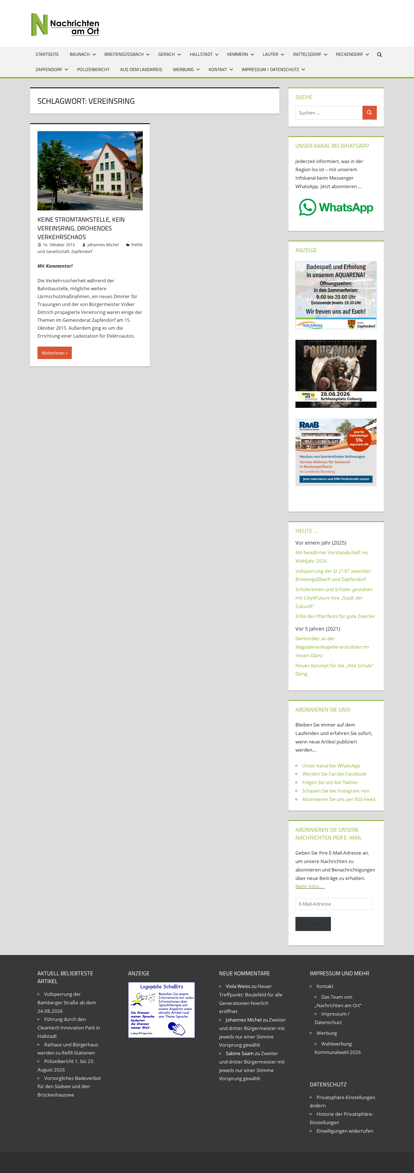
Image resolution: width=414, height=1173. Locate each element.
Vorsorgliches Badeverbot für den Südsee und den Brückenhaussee (69, 1086)
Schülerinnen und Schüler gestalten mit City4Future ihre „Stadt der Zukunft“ (334, 597)
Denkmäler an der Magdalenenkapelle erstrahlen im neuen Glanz (332, 647)
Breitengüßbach (124, 54)
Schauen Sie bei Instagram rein (336, 790)
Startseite (47, 54)
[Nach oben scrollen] (404, 1163)
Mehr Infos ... (310, 886)
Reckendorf (349, 54)
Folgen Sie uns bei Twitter (330, 782)
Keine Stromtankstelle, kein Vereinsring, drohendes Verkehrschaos (81, 228)
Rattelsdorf (307, 54)
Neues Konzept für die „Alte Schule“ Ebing (334, 669)
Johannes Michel (103, 244)
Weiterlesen (53, 353)
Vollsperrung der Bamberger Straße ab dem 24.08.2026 (66, 1002)
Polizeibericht (93, 69)
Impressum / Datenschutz (270, 69)
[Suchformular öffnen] (379, 54)
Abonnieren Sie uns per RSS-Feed (338, 799)
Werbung (183, 69)
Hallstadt (201, 54)
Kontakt (218, 69)
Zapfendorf (48, 69)
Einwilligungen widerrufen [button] (345, 1131)
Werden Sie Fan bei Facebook (334, 774)
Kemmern (237, 54)
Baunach (80, 54)
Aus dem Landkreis (141, 69)
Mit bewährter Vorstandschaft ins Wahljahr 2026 (331, 556)
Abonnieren (313, 924)
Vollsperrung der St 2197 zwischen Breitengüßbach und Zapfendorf (333, 575)
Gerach (166, 54)
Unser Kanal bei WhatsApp (331, 765)
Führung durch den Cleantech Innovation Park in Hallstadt (68, 1027)
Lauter (270, 54)
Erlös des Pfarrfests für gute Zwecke (335, 616)
